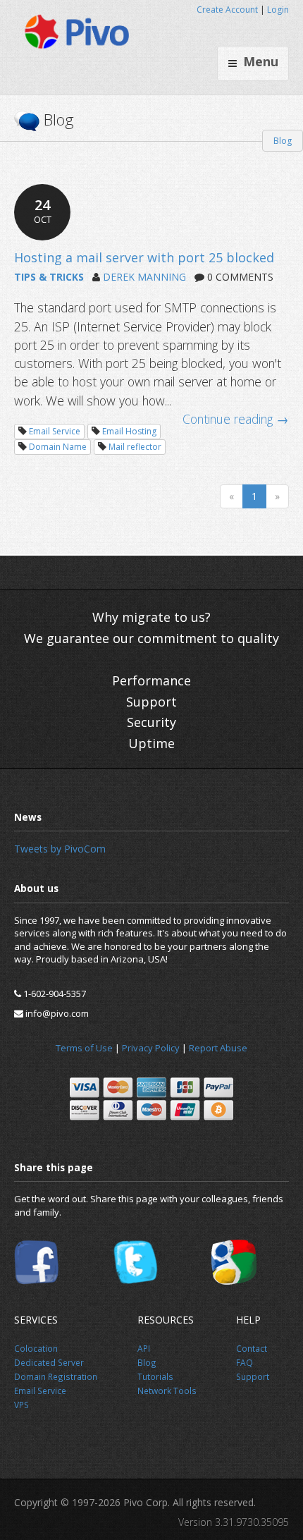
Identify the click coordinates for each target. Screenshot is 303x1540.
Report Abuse (218, 1047)
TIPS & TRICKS (49, 276)
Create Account (227, 10)
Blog (282, 141)
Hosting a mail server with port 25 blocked (144, 257)
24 (42, 210)
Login (278, 10)
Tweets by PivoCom (60, 848)
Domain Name (58, 447)
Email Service (54, 431)
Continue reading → (236, 418)
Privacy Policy (151, 1047)
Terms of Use (84, 1047)
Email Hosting (129, 431)
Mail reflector (135, 447)
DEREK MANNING (144, 276)
